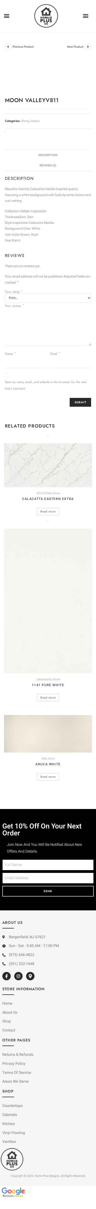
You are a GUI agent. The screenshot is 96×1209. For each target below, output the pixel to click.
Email (55, 353)
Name (10, 353)
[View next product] (88, 47)
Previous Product (23, 47)
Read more (48, 511)
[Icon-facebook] (6, 976)
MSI (43, 758)
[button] (6, 16)
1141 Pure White (48, 685)
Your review (14, 305)
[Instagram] (18, 976)
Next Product (75, 47)
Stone (25, 121)
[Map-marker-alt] (30, 976)
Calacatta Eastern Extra (48, 499)
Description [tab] (47, 155)
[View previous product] (8, 47)
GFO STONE (43, 493)
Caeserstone (43, 679)
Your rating (14, 291)
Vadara (35, 121)
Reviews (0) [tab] (48, 165)
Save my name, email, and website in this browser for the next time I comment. (45, 385)
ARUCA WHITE (48, 764)
